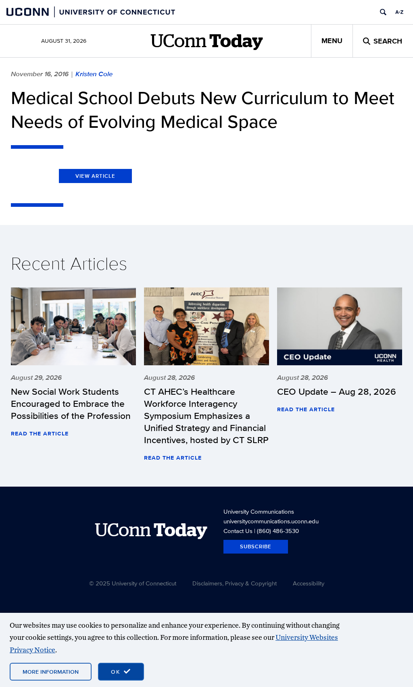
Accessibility (308, 583)
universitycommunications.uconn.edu (271, 521)
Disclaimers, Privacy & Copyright (234, 583)
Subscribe (255, 546)
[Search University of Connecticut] (383, 12)
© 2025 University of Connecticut (132, 583)
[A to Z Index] (399, 12)
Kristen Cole (94, 74)
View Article (95, 176)
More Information (51, 672)
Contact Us (237, 531)
